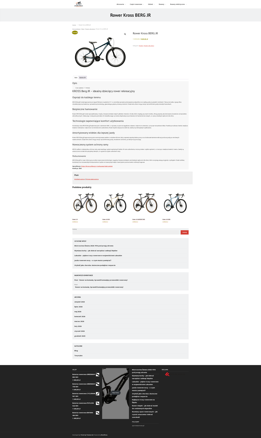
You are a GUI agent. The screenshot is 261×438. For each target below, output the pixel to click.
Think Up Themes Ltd (87, 435)
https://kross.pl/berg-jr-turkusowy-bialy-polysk (97, 166)
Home (74, 25)
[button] (125, 34)
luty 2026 (78, 326)
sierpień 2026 (79, 302)
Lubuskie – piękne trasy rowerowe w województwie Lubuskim (98, 255)
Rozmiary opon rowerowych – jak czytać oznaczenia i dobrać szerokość (145, 414)
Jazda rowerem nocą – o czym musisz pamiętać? (92, 260)
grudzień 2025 (79, 336)
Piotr (76, 280)
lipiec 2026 (78, 307)
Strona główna (76, 29)
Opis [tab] (75, 77)
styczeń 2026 (79, 331)
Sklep (82, 29)
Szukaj (74, 229)
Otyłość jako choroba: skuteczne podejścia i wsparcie (94, 265)
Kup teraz (115, 393)
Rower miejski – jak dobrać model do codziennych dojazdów (145, 407)
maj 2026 (77, 312)
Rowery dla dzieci (90, 29)
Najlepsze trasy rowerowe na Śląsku (143, 401)
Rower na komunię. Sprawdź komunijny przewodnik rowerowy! (103, 280)
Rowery (141, 46)
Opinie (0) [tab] (82, 77)
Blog (76, 351)
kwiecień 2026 (79, 316)
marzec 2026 (79, 321)
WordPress (104, 435)
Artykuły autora (79, 179)
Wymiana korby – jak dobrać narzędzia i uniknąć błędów (95, 251)
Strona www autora (92, 179)
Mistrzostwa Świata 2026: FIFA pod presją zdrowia (93, 246)
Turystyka (78, 355)
